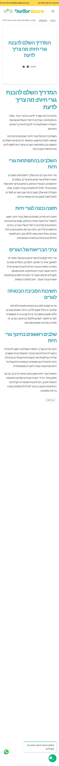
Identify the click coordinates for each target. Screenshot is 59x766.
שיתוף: (33, 67)
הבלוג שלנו (43, 20)
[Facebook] (28, 67)
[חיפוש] (11, 11)
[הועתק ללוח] (23, 67)
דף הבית (53, 20)
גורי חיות (50, 400)
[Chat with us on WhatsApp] (6, 752)
